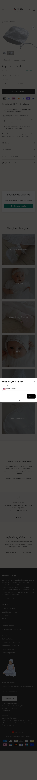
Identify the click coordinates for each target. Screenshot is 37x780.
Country (5, 385)
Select (31, 396)
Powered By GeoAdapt (18, 401)
